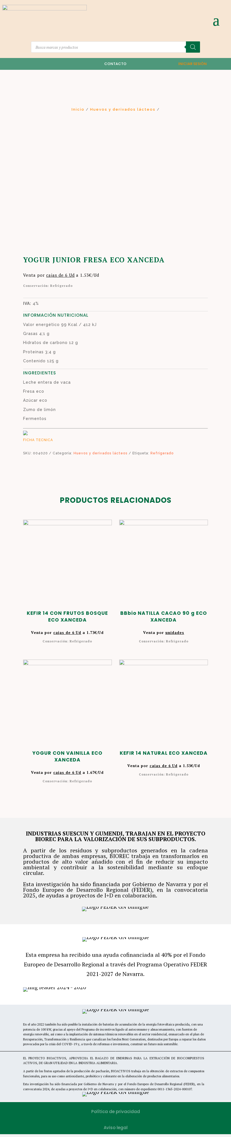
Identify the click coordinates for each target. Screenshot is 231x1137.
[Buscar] (193, 47)
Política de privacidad (115, 1111)
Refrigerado (162, 453)
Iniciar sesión (192, 63)
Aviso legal (116, 1128)
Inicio (78, 109)
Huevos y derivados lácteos (123, 109)
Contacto (115, 63)
